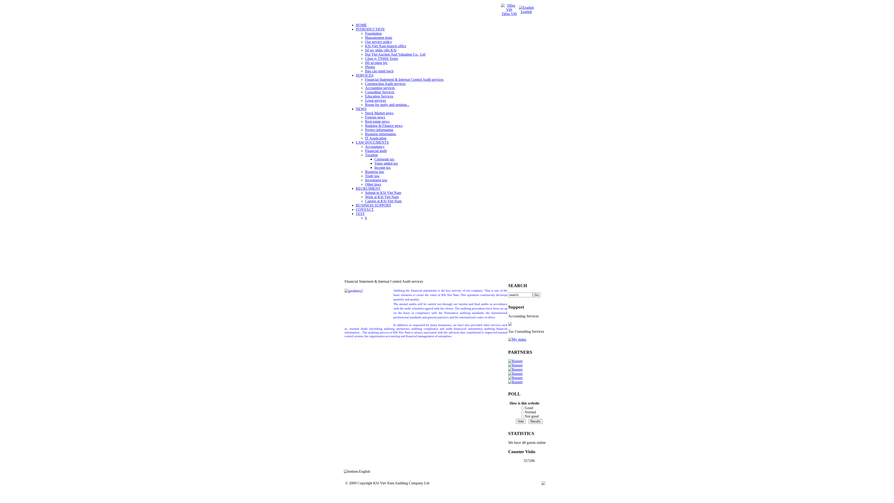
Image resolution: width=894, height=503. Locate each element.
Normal (530, 412)
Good (529, 408)
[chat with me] (510, 324)
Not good (532, 416)
